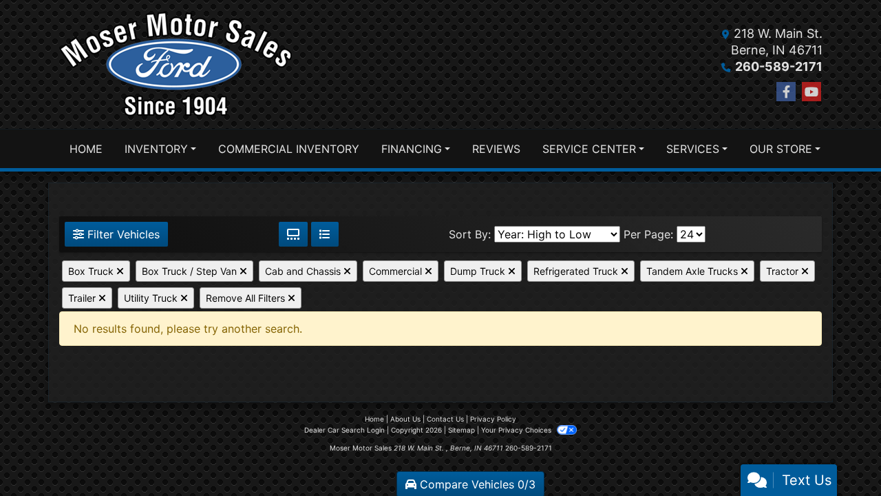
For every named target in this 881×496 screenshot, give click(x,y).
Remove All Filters (247, 298)
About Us (405, 419)
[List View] (325, 234)
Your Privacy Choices (517, 430)
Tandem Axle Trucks (693, 271)
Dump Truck (479, 271)
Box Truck (92, 271)
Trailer (83, 298)
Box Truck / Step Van (191, 271)
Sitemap (461, 430)
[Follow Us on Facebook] (786, 92)
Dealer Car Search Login (344, 430)
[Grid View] (293, 234)
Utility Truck (152, 298)
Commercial (397, 271)
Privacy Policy (493, 419)
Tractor (783, 271)
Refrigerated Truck (577, 271)
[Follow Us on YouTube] (811, 92)
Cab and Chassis (304, 271)
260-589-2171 (778, 66)
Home (374, 419)
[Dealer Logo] (176, 64)
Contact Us (445, 419)
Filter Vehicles (122, 234)
